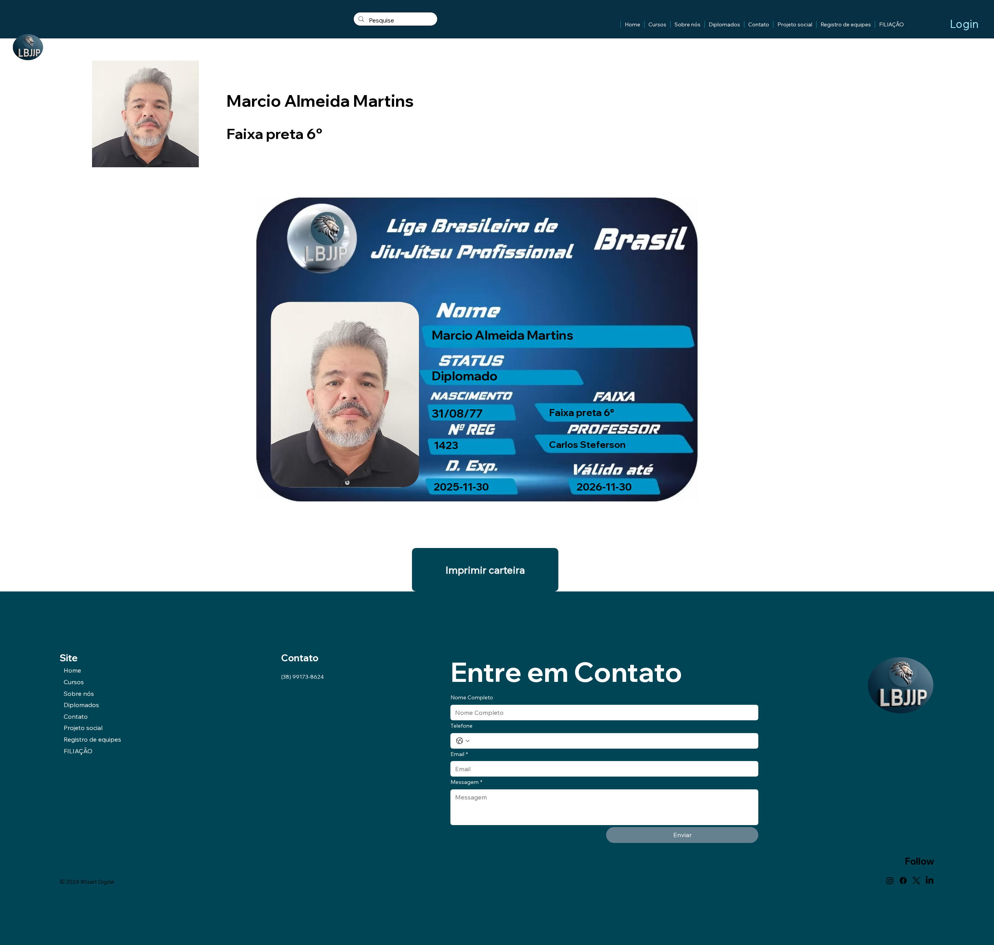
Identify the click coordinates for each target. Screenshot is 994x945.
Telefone (461, 725)
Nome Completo (471, 697)
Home (72, 670)
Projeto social (83, 728)
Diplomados (81, 705)
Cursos (74, 682)
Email (459, 754)
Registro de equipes (92, 739)
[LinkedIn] (929, 880)
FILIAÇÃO (78, 751)
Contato (76, 716)
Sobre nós (79, 693)
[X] (916, 880)
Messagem (466, 782)
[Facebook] (903, 880)
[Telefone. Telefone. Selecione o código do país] (463, 741)
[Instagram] (890, 880)
